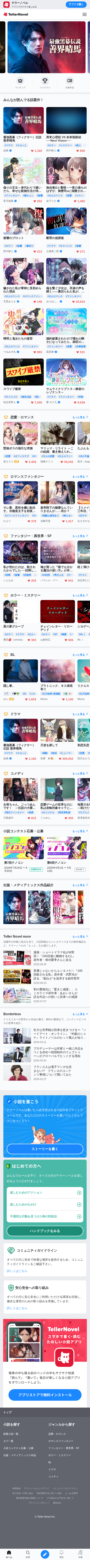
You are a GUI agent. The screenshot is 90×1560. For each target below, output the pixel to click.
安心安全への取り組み (22, 1493)
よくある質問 (71, 1493)
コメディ (53, 1476)
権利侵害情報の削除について (29, 1498)
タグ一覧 (8, 1441)
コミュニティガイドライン (65, 1488)
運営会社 (57, 1503)
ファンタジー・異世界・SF (63, 1448)
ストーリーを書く (45, 1149)
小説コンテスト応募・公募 (18, 1448)
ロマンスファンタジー (60, 1441)
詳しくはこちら (17, 1271)
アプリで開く (76, 4)
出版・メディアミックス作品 (19, 1455)
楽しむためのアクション (26, 1192)
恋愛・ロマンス (57, 1433)
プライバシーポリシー (39, 1503)
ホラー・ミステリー (59, 1455)
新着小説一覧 (10, 1433)
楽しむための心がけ (23, 1204)
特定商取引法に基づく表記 (49, 1493)
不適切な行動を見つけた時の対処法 (33, 1216)
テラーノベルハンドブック (36, 1488)
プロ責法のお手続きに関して (60, 1498)
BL (49, 1462)
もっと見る (78, 417)
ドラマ (52, 1469)
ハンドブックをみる (45, 1231)
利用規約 (16, 1488)
